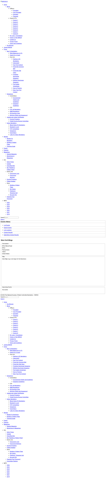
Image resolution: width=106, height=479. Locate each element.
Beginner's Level (14, 127)
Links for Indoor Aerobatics (17, 134)
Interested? (16, 63)
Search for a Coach (15, 55)
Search (2, 217)
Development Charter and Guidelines (16, 100)
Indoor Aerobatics (12, 123)
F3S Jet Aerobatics (15, 109)
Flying (5, 49)
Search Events (8, 227)
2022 (8, 210)
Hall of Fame (10, 162)
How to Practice (17, 88)
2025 (8, 204)
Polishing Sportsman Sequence (16, 76)
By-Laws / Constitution (16, 35)
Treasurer (15, 16)
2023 (8, 208)
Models (6, 136)
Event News (13, 133)
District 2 (15, 22)
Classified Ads (11, 166)
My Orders (13, 189)
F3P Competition (14, 129)
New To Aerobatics (12, 51)
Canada (9, 164)
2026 (8, 202)
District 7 (15, 32)
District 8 (15, 34)
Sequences (10, 94)
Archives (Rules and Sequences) (19, 115)
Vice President (17, 12)
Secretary (15, 14)
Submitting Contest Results (11, 235)
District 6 (15, 30)
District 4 (15, 26)
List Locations (8, 230)
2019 (8, 214)
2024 (8, 206)
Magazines (7, 152)
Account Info (13, 195)
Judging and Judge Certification (15, 117)
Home (5, 4)
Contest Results (8, 232)
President (15, 10)
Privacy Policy (14, 41)
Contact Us (13, 39)
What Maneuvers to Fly (16, 53)
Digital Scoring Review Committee (19, 121)
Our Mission (10, 45)
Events (5, 148)
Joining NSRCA (8, 47)
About (8, 6)
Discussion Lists (14, 173)
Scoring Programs (15, 119)
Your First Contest (18, 65)
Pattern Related (11, 181)
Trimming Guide (11, 146)
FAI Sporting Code (15, 113)
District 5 (15, 28)
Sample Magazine (12, 154)
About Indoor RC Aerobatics (17, 125)
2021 (8, 212)
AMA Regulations (14, 111)
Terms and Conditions (16, 43)
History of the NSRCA (16, 37)
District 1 (15, 20)
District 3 (15, 24)
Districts (6, 150)
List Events (7, 225)
